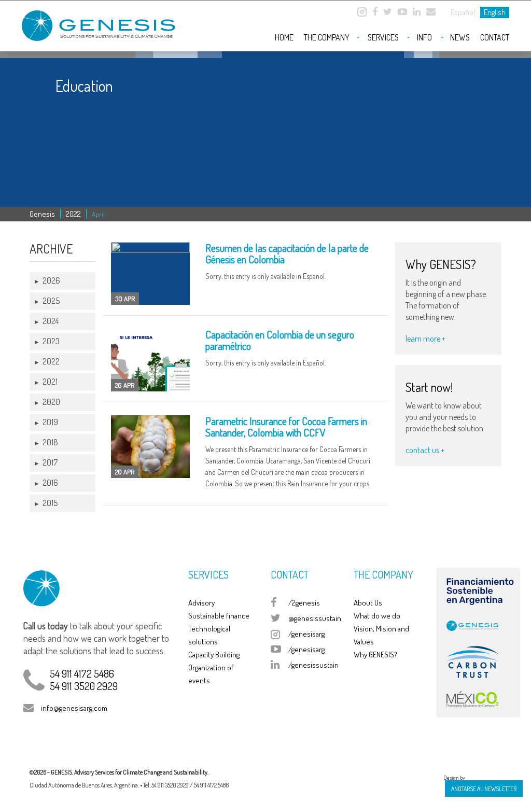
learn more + (425, 338)
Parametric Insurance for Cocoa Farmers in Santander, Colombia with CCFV (286, 426)
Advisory (201, 603)
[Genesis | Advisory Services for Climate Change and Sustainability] (99, 21)
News (460, 37)
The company (327, 37)
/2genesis (304, 603)
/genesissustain (313, 665)
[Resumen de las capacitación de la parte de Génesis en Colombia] (150, 273)
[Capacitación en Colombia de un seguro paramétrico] (150, 360)
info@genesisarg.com (74, 708)
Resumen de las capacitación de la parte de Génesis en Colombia (287, 253)
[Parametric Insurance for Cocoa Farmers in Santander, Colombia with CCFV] (150, 446)
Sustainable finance (218, 616)
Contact (494, 37)
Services (383, 37)
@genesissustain (314, 618)
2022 (73, 214)
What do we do (377, 616)
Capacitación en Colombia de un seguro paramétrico (279, 340)
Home (284, 37)
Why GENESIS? (375, 654)
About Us (368, 603)
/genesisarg (306, 634)
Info (424, 37)
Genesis (42, 214)
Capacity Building (214, 654)
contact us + (425, 450)
